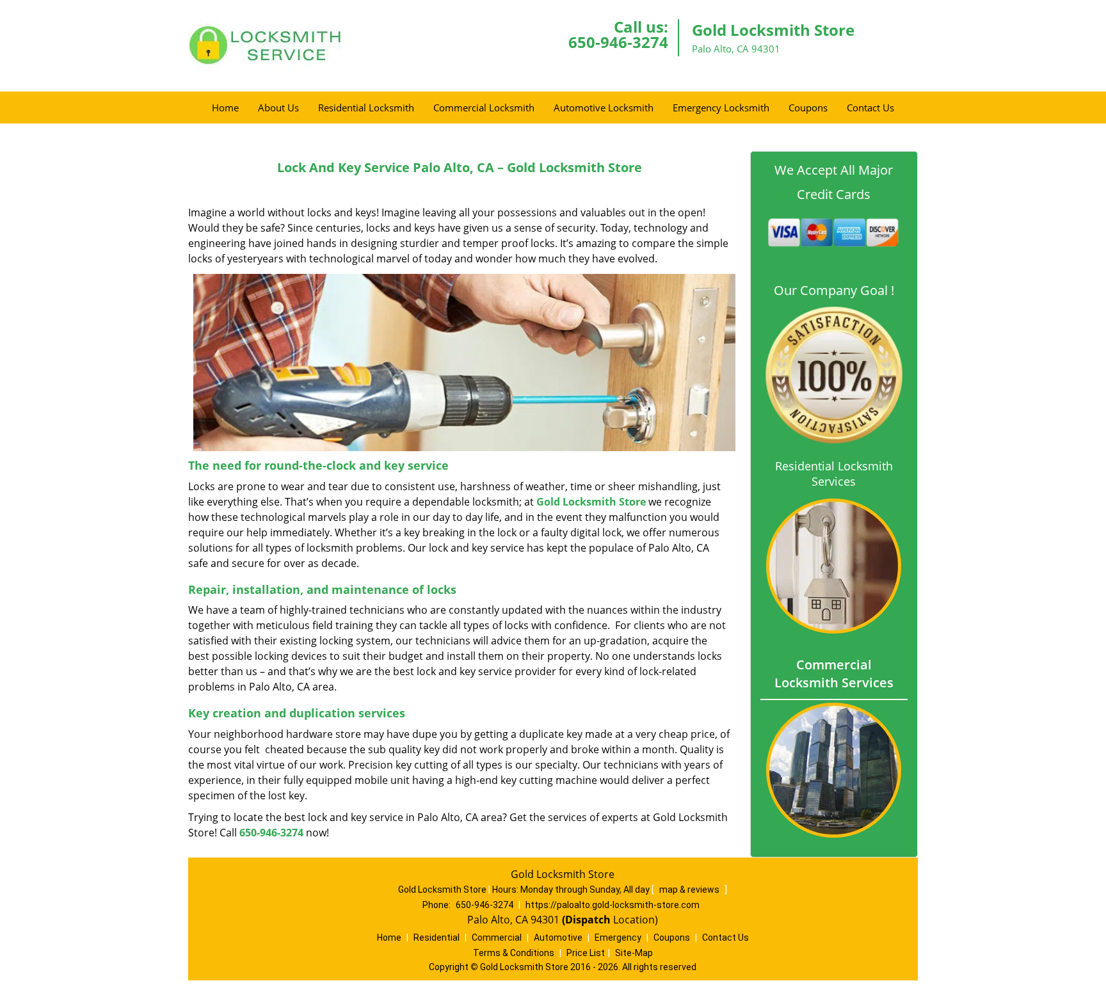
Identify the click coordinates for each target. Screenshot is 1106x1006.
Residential (436, 937)
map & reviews (690, 889)
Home (225, 107)
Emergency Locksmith (721, 107)
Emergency (618, 937)
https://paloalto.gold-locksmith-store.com (612, 905)
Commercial (497, 937)
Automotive (558, 937)
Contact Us (870, 107)
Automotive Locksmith (603, 107)
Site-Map (634, 953)
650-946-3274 (618, 41)
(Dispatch (587, 920)
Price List (585, 953)
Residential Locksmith (366, 107)
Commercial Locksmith (483, 107)
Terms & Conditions (513, 953)
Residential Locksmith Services (834, 473)
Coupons (808, 107)
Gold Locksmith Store (591, 502)
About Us (278, 107)
